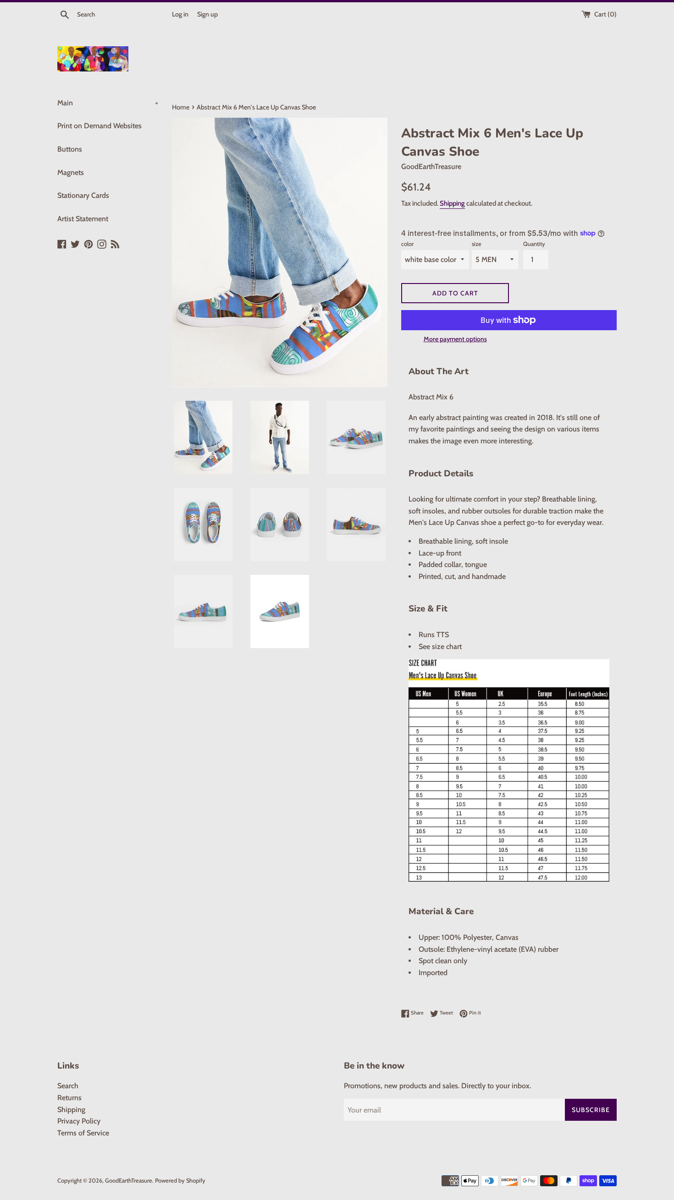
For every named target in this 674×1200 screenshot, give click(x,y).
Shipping (452, 203)
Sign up (207, 14)
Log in (180, 14)
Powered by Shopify (180, 1180)
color (407, 243)
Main (107, 102)
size (476, 243)
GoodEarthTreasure (128, 1180)
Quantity (534, 243)
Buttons (69, 149)
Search (67, 1085)
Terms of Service (83, 1133)
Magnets (70, 172)
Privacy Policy (78, 1121)
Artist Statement (82, 218)
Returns (69, 1097)
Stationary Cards (83, 195)
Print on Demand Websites (99, 125)
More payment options (455, 339)
